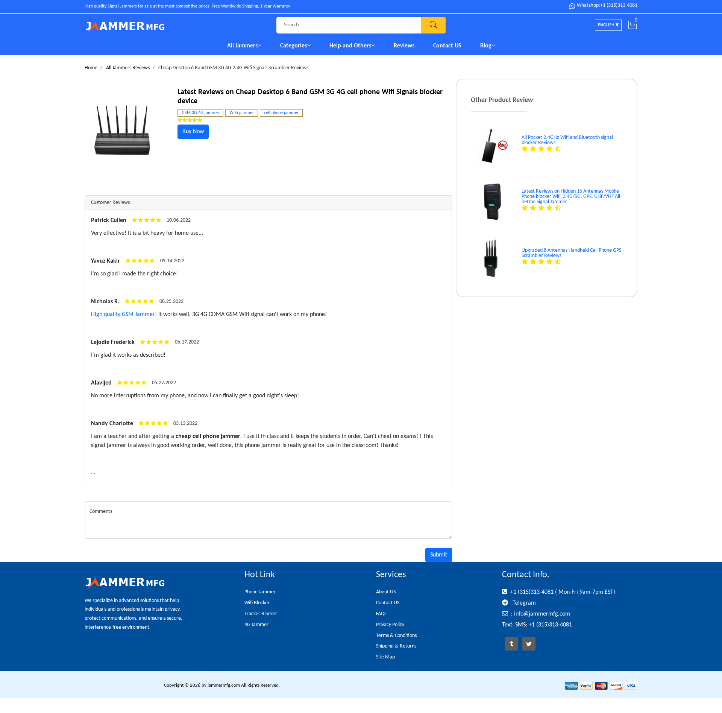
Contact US (447, 46)
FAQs (381, 614)
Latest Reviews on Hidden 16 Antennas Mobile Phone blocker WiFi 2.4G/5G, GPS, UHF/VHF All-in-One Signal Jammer (572, 197)
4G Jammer (256, 625)
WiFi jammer (241, 113)
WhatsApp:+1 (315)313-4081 (607, 5)
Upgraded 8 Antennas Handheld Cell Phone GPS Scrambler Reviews (571, 253)
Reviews (404, 46)
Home (91, 68)
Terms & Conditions (396, 636)
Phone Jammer (260, 592)
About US (386, 592)
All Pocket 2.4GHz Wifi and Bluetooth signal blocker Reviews (567, 140)
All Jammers (242, 46)
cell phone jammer (281, 113)
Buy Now (193, 132)
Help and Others (350, 46)
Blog (485, 46)
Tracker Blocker (260, 614)
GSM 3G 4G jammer (200, 113)
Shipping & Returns (396, 646)
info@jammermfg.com (542, 614)
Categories (293, 46)
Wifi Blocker (257, 603)
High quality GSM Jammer (123, 315)
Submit (438, 555)
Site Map (385, 657)
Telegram (523, 603)
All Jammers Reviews (128, 68)
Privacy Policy (390, 625)
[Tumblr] (511, 644)
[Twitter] (528, 644)
